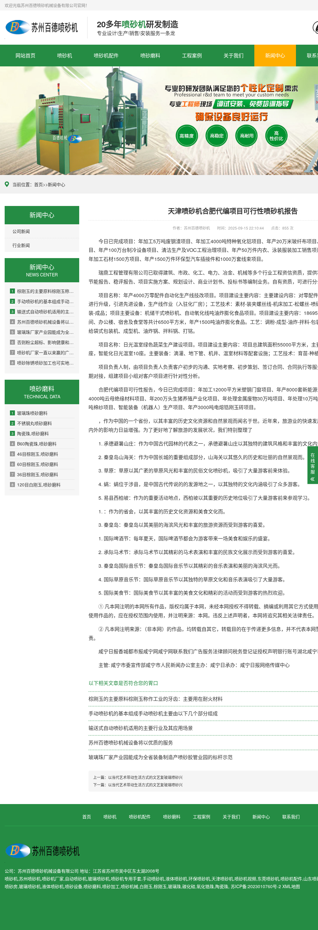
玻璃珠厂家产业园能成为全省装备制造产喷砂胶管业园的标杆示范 (43, 332)
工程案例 (192, 55)
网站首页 (25, 55)
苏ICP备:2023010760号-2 (256, 886)
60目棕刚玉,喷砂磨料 (34, 464)
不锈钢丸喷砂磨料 (31, 423)
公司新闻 (21, 231)
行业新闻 (21, 245)
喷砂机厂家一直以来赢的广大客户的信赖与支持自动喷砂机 (43, 352)
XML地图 (291, 886)
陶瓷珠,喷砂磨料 (30, 433)
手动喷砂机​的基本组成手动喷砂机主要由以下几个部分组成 (43, 301)
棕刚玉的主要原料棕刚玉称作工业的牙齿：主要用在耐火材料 (43, 291)
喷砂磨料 (150, 55)
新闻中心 (275, 55)
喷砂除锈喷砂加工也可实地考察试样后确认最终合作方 (43, 363)
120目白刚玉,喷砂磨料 (36, 484)
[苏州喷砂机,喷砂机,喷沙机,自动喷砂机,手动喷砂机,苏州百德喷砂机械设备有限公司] (41, 27)
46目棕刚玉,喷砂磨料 (34, 454)
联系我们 (291, 816)
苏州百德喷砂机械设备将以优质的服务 (43, 322)
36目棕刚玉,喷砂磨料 (34, 474)
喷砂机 (64, 55)
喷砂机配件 (106, 55)
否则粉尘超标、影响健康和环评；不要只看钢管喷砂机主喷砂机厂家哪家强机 (43, 342)
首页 (38, 184)
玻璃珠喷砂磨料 (29, 413)
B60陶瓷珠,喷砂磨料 (34, 443)
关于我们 (233, 55)
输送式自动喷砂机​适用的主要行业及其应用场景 (43, 311)
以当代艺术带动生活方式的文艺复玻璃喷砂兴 (145, 777)
